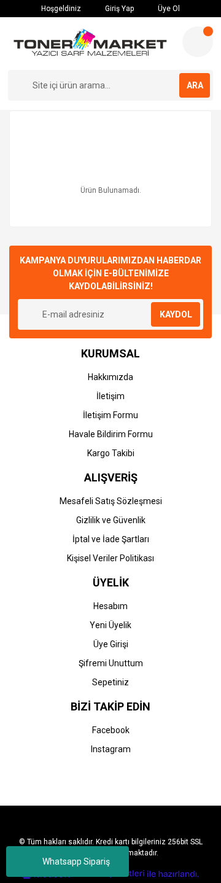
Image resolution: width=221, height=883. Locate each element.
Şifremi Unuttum (111, 663)
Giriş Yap (118, 8)
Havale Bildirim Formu (111, 434)
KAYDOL (176, 314)
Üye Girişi (110, 644)
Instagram (111, 749)
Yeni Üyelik (110, 625)
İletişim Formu (110, 415)
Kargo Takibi (110, 453)
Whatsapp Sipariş (76, 861)
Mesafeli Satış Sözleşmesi (111, 501)
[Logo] (90, 43)
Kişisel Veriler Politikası (110, 558)
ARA (195, 85)
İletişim (110, 396)
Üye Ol (168, 8)
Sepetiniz (110, 682)
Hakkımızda (110, 377)
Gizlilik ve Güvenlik (110, 520)
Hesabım (110, 606)
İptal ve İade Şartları (110, 539)
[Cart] (197, 41)
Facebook (111, 730)
